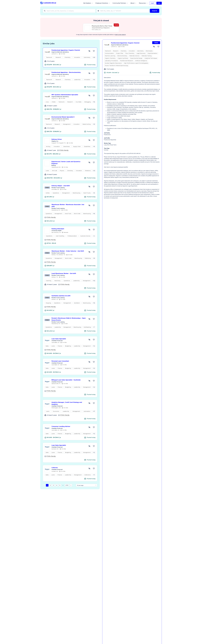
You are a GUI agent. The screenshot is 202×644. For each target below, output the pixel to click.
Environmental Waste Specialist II (63, 117)
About (132, 3)
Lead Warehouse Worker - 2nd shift (64, 273)
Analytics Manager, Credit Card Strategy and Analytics (67, 403)
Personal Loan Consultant (60, 361)
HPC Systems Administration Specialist (65, 94)
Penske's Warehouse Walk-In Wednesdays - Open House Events (69, 319)
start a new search (120, 34)
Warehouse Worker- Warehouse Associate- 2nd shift (68, 205)
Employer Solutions (101, 3)
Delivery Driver (57, 139)
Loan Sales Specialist (59, 339)
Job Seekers (87, 3)
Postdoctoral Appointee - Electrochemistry (66, 72)
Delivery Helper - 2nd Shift (61, 185)
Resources (142, 3)
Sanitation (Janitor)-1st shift (61, 296)
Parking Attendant (58, 229)
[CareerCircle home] (48, 3)
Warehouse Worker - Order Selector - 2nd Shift (68, 251)
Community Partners (119, 3)
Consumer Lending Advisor (61, 426)
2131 (67, 485)
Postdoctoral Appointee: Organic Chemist (66, 50)
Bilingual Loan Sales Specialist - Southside (66, 380)
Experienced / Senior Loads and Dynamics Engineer (66, 162)
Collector (55, 467)
